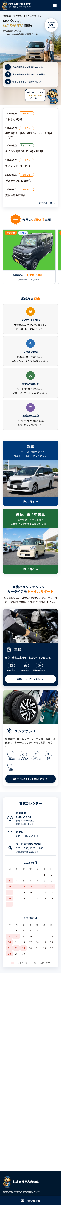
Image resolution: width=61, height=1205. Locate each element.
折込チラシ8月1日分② (18, 166)
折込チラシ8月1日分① (18, 180)
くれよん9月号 (13, 119)
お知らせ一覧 (47, 203)
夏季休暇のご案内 (15, 195)
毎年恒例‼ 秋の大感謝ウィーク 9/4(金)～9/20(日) (29, 135)
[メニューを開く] (55, 5)
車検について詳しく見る (30, 679)
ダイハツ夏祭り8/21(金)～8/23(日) (25, 151)
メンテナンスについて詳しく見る (30, 779)
